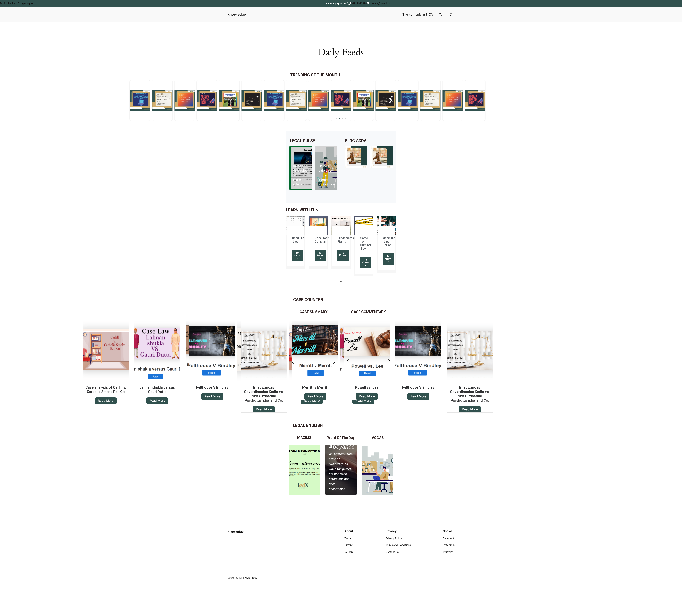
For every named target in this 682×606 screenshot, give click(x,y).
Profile (3, 3)
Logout (29, 3)
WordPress (251, 577)
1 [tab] (341, 281)
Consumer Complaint (322, 239)
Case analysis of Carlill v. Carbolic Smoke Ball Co (105, 389)
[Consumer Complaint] (318, 225)
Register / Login (16, 3)
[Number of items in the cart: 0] (451, 14)
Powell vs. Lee (315, 387)
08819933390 (359, 3)
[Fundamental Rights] (341, 225)
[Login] (440, 14)
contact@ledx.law (379, 3)
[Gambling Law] (295, 225)
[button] (336, 118)
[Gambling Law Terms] (386, 225)
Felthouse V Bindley (161, 387)
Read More (106, 401)
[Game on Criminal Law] (363, 225)
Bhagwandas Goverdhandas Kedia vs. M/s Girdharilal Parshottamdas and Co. (212, 394)
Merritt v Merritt (264, 387)
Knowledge (236, 14)
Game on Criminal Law (365, 243)
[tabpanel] (295, 243)
